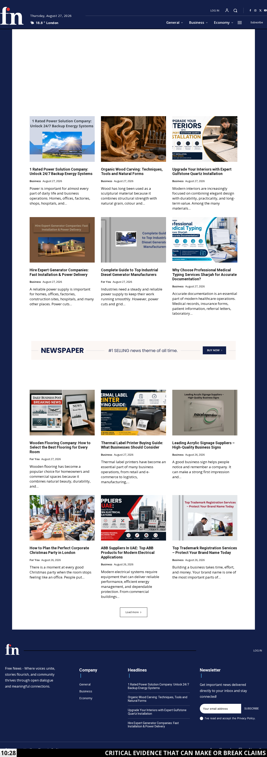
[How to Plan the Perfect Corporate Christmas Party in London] (62, 518)
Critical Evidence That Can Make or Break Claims (154, 753)
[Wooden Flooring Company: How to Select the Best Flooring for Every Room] (62, 412)
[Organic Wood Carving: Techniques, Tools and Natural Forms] (133, 139)
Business (35, 181)
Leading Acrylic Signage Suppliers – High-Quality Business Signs (203, 445)
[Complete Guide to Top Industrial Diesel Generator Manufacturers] (133, 240)
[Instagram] (255, 10)
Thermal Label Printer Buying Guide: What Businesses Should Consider (132, 445)
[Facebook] (250, 10)
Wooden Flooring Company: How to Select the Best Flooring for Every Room (60, 447)
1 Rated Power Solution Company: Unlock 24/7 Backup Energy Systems (61, 171)
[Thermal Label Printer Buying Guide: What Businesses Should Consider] (133, 412)
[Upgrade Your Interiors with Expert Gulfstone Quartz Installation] (204, 139)
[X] (260, 10)
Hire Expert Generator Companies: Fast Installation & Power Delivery (59, 272)
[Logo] (12, 649)
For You (106, 282)
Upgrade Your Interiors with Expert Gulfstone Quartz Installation (202, 171)
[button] (235, 10)
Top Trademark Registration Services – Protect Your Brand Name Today (204, 550)
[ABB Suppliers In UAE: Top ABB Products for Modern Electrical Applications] (133, 518)
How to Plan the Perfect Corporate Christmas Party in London (59, 550)
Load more (132, 612)
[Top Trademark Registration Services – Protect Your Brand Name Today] (204, 518)
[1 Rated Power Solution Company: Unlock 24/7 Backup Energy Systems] (62, 139)
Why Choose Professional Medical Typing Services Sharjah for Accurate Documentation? (204, 274)
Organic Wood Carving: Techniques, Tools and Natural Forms (132, 171)
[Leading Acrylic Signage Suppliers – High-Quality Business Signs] (204, 412)
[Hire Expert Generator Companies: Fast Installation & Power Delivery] (62, 240)
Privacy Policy (246, 718)
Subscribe (251, 708)
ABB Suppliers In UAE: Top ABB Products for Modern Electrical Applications (128, 552)
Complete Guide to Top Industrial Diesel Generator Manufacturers (129, 272)
